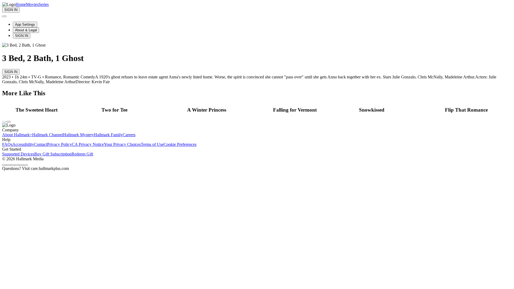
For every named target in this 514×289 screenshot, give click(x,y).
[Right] (8, 122)
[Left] (4, 122)
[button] (57, 110)
